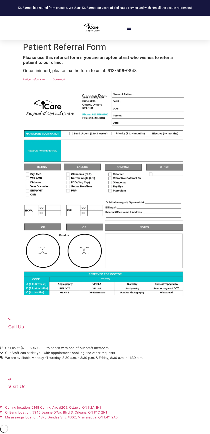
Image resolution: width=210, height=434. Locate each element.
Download (59, 79)
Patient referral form (35, 79)
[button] (129, 28)
